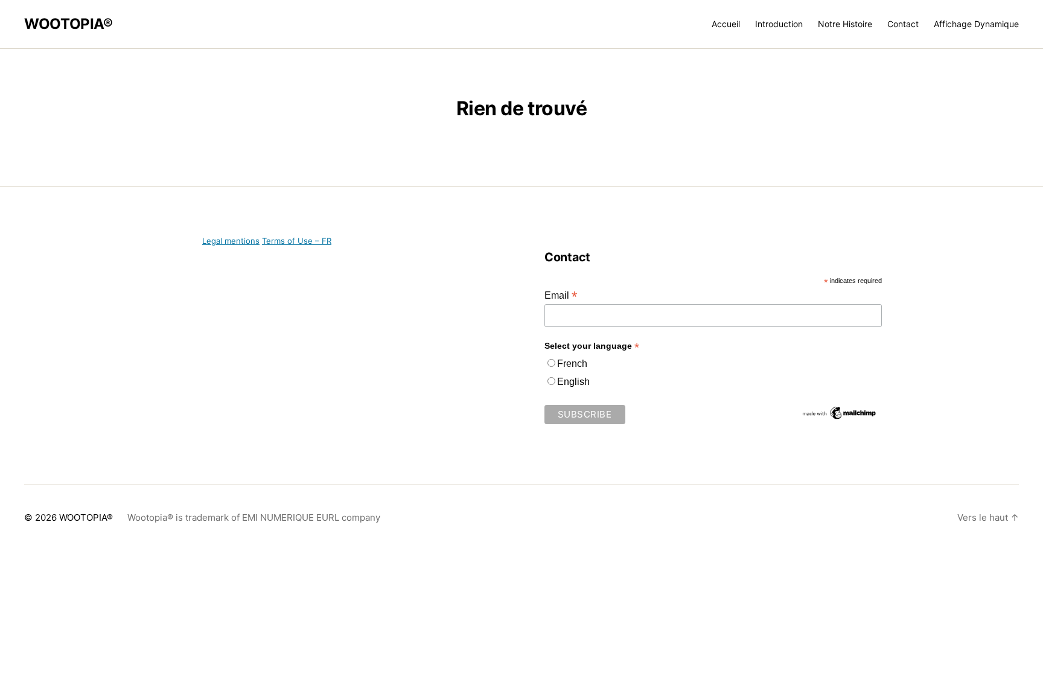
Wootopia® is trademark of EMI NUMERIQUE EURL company (253, 517)
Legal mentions (231, 241)
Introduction (779, 24)
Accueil (726, 24)
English (573, 382)
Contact (903, 24)
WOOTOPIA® (68, 24)
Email (560, 295)
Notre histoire (845, 24)
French (572, 363)
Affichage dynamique (976, 24)
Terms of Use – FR (296, 241)
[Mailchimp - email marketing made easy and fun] (839, 413)
